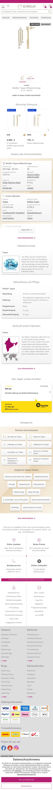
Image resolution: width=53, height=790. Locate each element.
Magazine (39, 604)
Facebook (3, 747)
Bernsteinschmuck (34, 646)
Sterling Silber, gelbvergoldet (33, 176)
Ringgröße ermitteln (14, 622)
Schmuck (5, 18)
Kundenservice (14, 593)
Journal (38, 615)
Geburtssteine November (41, 500)
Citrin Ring (5, 682)
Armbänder (5, 642)
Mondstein (31, 693)
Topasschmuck (24, 484)
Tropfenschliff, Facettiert (14, 213)
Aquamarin (31, 678)
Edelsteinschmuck (20, 18)
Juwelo (30, 188)
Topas (5, 201)
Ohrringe (12, 484)
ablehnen (18, 771)
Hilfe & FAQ (13, 619)
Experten (39, 600)
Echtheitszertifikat (13, 596)
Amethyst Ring (7, 674)
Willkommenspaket (13, 600)
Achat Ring (5, 671)
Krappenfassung (34, 213)
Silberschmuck (39, 484)
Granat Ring (6, 689)
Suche (50, 12)
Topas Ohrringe (33, 492)
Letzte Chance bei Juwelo (32, 507)
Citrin (29, 686)
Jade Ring (5, 693)
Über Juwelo (39, 593)
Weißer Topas (33, 201)
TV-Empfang (14, 608)
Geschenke (34, 18)
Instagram (16, 747)
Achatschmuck (33, 635)
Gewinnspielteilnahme (14, 604)
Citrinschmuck (33, 649)
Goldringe (5, 657)
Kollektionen (46, 18)
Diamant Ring (6, 686)
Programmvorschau (39, 608)
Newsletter (39, 611)
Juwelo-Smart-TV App (14, 611)
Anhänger (5, 638)
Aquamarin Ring (7, 678)
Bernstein (31, 682)
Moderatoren (39, 596)
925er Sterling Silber (12, 182)
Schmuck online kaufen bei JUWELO (18, 477)
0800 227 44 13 (14, 572)
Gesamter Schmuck (9, 635)
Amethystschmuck (34, 638)
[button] (3, 6)
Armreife (4, 646)
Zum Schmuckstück (25, 238)
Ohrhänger (7, 188)
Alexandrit (31, 671)
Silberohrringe (19, 492)
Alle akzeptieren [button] (26, 779)
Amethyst (31, 674)
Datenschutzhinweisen (25, 774)
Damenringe (6, 649)
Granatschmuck (33, 657)
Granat (30, 689)
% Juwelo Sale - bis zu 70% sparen (15, 500)
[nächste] (48, 130)
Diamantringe (6, 653)
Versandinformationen (14, 615)
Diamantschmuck (34, 653)
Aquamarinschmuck (35, 642)
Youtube (10, 747)
